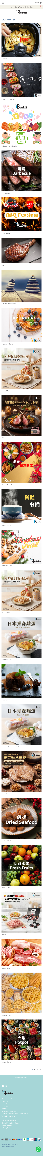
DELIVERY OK (6, 659)
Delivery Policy (6, 1128)
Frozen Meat (6, 968)
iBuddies (15, 1144)
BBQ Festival (6, 233)
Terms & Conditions (8, 1116)
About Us (5, 1101)
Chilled (4, 438)
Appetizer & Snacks (8, 99)
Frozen (4, 935)
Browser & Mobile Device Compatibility (15, 1114)
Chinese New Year (8, 485)
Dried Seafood (6, 841)
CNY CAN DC (6, 613)
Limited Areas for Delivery (10, 1123)
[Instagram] (6, 1086)
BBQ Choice (6, 193)
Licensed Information (9, 1111)
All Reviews (5, 1106)
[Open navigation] (3, 2)
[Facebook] (3, 1086)
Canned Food (6, 391)
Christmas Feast (7, 566)
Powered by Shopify (8, 1146)
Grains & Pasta (6, 1015)
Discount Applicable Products (12, 747)
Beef (3, 265)
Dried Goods (6, 794)
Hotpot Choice (6, 1062)
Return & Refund (7, 1125)
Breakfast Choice (7, 344)
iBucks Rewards (7, 1099)
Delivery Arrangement (9, 1121)
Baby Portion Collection (9, 146)
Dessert (4, 700)
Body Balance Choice (9, 304)
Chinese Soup (6, 525)
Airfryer (4, 59)
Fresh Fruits (6, 888)
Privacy (4, 1109)
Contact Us (5, 1104)
